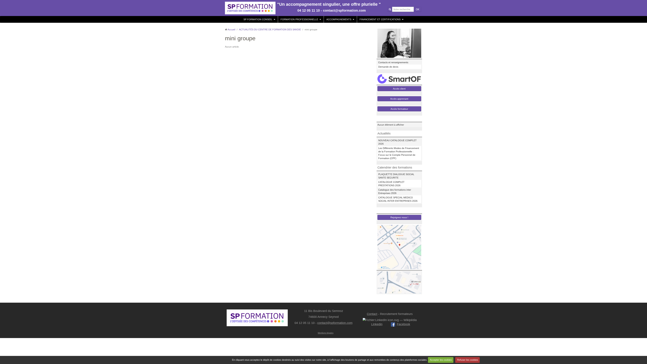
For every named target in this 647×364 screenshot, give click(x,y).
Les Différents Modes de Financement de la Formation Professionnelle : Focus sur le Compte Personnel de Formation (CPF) (398, 153)
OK (417, 9)
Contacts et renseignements (393, 62)
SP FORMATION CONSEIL (257, 19)
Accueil (231, 29)
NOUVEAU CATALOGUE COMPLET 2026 (397, 142)
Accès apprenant (399, 98)
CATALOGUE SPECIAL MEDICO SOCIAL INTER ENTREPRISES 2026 (398, 199)
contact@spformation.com (334, 323)
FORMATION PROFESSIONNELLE (299, 19)
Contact (372, 314)
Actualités (384, 133)
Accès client (399, 88)
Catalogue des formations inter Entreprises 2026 (394, 191)
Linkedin (376, 324)
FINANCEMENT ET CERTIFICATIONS (380, 19)
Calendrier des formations (394, 167)
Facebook (403, 324)
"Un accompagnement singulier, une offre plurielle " (329, 4)
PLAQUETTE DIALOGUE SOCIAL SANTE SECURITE (396, 176)
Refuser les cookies (467, 359)
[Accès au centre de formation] (399, 282)
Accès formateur (399, 109)
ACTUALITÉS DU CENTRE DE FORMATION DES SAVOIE (270, 29)
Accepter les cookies (441, 359)
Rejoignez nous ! (399, 217)
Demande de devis (388, 66)
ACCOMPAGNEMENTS (338, 19)
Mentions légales (325, 333)
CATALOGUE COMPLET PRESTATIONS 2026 (391, 184)
